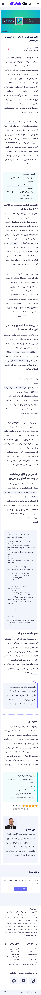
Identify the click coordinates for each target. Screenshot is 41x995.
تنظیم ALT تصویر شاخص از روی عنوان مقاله (20, 781)
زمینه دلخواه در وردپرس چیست (22, 790)
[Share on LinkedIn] (16, 809)
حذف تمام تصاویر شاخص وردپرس (21, 797)
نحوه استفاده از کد (26, 198)
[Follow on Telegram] (14, 981)
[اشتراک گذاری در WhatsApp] (27, 809)
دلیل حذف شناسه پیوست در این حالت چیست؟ (19, 186)
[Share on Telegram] (13, 809)
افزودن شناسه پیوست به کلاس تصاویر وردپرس (19, 180)
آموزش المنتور (14, 952)
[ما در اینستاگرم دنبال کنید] (33, 981)
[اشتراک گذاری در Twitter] (22, 809)
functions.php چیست (24, 664)
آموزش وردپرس (11, 122)
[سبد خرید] (3, 3)
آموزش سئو (15, 954)
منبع (35, 356)
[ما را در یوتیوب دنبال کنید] (23, 981)
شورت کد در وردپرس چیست (23, 786)
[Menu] (38, 3)
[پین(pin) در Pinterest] (19, 809)
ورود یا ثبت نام (20, 889)
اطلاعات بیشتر (30, 935)
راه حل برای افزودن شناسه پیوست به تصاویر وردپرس (20, 193)
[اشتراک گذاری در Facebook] (25, 809)
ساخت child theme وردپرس (24, 794)
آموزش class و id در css (25, 776)
